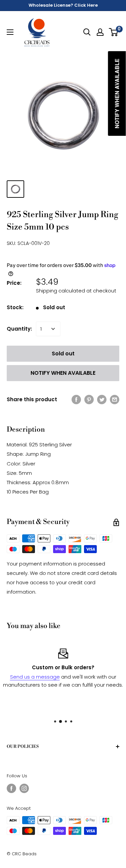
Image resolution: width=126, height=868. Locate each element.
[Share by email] (114, 399)
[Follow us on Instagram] (24, 788)
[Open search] (87, 32)
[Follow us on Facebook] (11, 788)
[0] (114, 32)
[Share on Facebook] (76, 399)
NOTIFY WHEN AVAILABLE (63, 373)
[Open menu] (10, 32)
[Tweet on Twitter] (102, 399)
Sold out (63, 353)
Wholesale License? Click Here (63, 5)
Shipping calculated (60, 290)
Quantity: (19, 328)
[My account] (100, 32)
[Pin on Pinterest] (89, 399)
